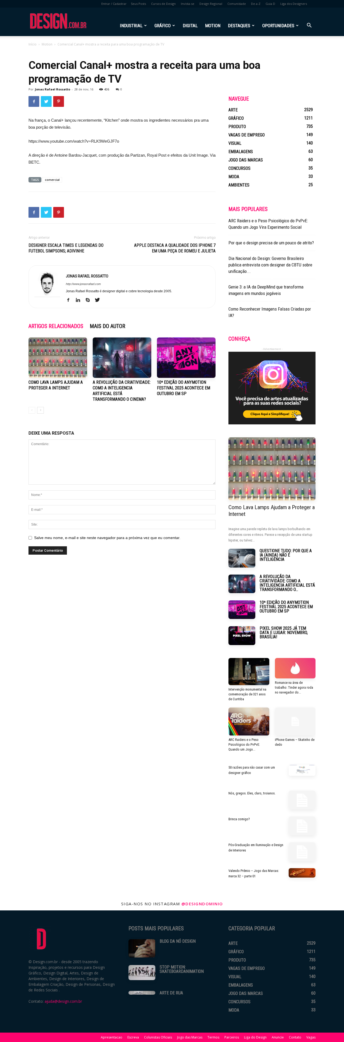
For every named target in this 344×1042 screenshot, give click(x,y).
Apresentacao (111, 1037)
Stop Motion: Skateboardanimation (182, 969)
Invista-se (187, 4)
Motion (212, 25)
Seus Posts (138, 4)
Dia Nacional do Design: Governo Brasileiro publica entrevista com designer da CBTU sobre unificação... (270, 265)
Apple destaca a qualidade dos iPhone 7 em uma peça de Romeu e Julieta (175, 248)
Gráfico (163, 25)
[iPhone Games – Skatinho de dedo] (295, 721)
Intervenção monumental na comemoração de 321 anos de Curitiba (247, 694)
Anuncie (278, 1037)
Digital (190, 25)
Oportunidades (278, 25)
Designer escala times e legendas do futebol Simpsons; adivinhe (65, 248)
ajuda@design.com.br (63, 1001)
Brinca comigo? (239, 819)
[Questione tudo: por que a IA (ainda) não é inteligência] (241, 558)
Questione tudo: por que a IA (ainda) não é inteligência (286, 555)
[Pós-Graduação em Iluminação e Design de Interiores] (302, 851)
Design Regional (210, 4)
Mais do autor (107, 326)
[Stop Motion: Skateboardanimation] (141, 972)
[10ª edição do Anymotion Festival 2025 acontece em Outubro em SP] (186, 357)
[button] (309, 26)
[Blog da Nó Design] (141, 948)
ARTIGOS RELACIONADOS (55, 326)
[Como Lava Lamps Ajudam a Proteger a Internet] (57, 357)
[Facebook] (70, 300)
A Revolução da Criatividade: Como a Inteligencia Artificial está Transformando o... (287, 583)
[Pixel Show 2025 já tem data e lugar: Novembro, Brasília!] (241, 635)
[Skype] (89, 300)
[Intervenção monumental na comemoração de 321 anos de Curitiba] (248, 671)
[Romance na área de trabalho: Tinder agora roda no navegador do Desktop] (295, 668)
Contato (295, 1037)
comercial (52, 180)
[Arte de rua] (141, 993)
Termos (213, 1037)
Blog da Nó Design (178, 941)
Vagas (311, 1037)
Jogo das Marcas (189, 1037)
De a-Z (255, 4)
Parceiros (231, 1037)
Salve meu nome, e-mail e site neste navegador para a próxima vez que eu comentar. (107, 538)
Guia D (270, 4)
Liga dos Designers (293, 4)
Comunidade (236, 4)
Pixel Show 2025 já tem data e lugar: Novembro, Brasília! (284, 632)
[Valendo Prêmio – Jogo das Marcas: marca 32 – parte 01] (302, 873)
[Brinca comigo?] (302, 825)
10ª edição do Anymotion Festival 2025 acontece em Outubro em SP (183, 388)
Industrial (131, 25)
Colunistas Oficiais (158, 1037)
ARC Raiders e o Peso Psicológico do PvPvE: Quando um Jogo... (244, 744)
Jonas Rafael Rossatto (52, 89)
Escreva (133, 1037)
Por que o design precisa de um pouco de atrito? (271, 242)
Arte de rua (171, 992)
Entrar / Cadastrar (114, 4)
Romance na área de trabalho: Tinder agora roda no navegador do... (294, 687)
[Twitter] (99, 300)
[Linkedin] (80, 300)
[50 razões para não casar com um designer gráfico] (302, 770)
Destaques (239, 25)
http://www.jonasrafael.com (83, 284)
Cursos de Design (163, 4)
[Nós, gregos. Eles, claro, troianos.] (302, 800)
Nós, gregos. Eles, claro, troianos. (251, 793)
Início (32, 44)
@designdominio (202, 903)
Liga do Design (255, 1037)
